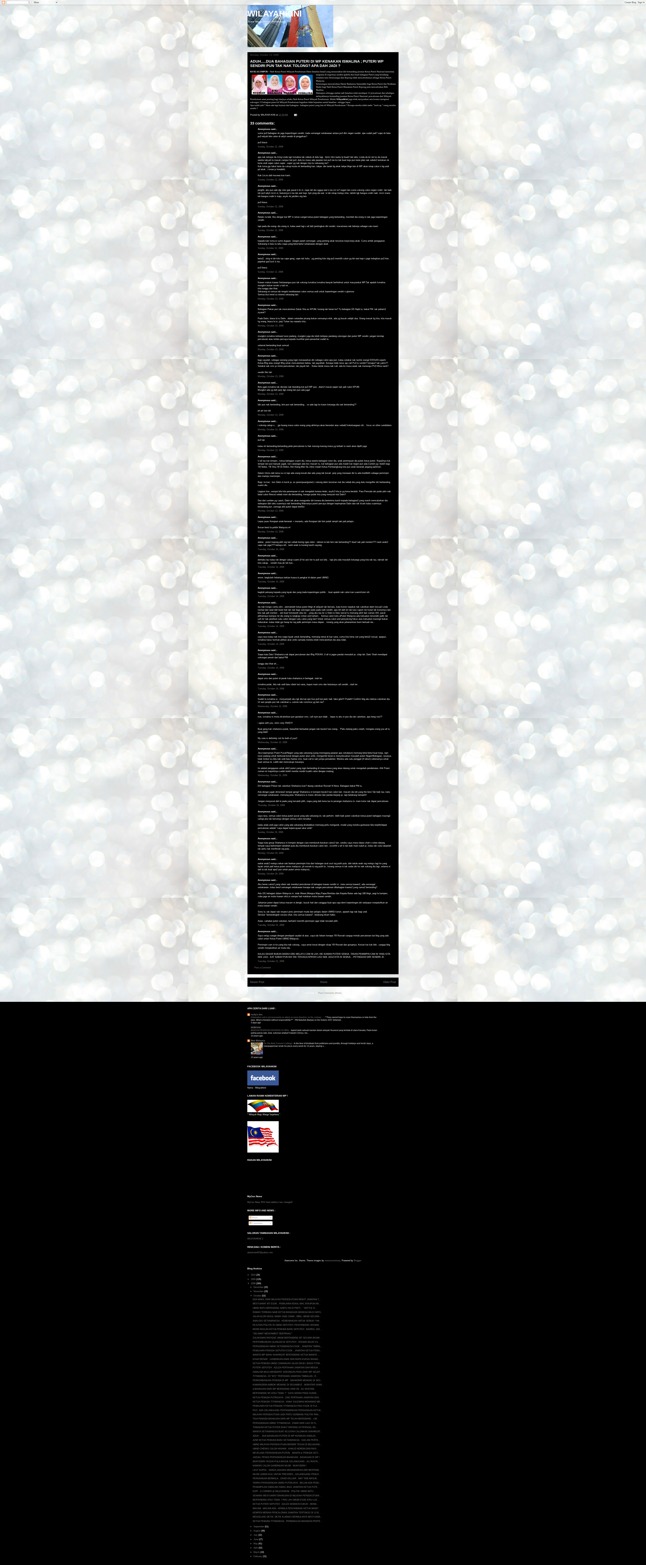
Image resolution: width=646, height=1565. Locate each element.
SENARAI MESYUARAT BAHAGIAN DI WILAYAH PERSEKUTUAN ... (287, 1495)
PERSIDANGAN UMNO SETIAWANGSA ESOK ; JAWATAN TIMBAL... (288, 1346)
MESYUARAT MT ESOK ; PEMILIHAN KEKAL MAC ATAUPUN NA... (287, 1303)
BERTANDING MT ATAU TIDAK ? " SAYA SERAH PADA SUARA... (285, 1393)
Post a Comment (262, 967)
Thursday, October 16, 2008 (271, 805)
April (256, 1547)
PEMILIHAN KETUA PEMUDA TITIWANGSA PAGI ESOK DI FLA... (286, 1406)
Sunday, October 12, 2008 (270, 146)
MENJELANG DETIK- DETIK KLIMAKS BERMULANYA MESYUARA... (287, 1517)
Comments (257, 1223)
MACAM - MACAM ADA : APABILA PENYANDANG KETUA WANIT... (286, 1508)
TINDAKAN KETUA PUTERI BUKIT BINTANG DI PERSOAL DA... (285, 1427)
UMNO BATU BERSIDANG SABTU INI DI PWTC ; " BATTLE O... (285, 1308)
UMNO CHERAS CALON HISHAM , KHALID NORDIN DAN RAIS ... (286, 1448)
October (258, 1295)
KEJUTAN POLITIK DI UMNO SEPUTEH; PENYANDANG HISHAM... (287, 1325)
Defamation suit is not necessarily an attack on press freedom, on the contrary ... (287, 1017)
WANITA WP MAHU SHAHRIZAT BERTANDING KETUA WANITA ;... (286, 1354)
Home (323, 982)
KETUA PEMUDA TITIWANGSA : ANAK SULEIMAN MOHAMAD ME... (287, 1401)
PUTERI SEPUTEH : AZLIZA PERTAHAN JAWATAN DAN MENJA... (286, 1367)
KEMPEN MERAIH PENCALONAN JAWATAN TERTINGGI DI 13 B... (287, 1512)
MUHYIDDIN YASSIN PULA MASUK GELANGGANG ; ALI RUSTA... (286, 1461)
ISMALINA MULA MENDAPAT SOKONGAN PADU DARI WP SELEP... (287, 1372)
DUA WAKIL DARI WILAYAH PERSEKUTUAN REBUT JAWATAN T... (287, 1299)
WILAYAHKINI (274, 13)
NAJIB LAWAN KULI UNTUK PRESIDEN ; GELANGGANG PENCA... (287, 1474)
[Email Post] (295, 115)
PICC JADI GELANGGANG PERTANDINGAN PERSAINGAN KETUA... (288, 1410)
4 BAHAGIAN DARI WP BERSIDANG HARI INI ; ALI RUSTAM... (284, 1389)
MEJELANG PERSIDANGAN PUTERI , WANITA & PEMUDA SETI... (286, 1453)
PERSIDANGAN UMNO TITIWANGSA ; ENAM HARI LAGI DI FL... (285, 1423)
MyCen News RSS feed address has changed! (270, 1202)
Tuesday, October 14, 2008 (271, 549)
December (259, 1287)
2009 (253, 1279)
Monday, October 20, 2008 (270, 853)
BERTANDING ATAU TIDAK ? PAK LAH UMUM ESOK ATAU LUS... (286, 1500)
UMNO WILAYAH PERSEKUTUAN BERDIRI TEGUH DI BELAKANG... (287, 1444)
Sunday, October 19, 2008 (270, 832)
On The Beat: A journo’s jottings (278, 1043)
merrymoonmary (332, 1260)
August (257, 1530)
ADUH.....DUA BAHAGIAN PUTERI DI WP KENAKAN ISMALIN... (285, 1436)
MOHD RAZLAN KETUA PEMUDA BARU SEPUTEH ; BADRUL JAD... (287, 1329)
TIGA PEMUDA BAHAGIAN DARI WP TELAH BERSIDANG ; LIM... (286, 1418)
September (259, 1526)
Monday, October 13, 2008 (270, 298)
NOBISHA (256, 1027)
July (256, 1535)
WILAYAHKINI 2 (255, 1238)
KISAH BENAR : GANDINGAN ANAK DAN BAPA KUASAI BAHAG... (286, 1359)
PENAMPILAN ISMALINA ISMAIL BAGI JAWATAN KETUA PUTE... (286, 1487)
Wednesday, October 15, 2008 (272, 706)
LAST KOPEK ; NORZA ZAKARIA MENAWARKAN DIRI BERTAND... (287, 1470)
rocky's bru (256, 1014)
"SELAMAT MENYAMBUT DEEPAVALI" (272, 1333)
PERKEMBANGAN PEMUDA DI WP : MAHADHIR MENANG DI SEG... (287, 1380)
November (259, 1291)
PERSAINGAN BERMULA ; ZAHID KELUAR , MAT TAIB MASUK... (286, 1478)
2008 (253, 1283)
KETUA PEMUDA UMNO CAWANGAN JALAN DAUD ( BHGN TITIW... (287, 1363)
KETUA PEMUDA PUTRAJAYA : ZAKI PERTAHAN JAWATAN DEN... (287, 1397)
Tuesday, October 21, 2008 (271, 925)
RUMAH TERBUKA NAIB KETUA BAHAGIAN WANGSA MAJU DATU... (288, 1312)
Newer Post (257, 982)
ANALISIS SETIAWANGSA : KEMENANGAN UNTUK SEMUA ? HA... (287, 1321)
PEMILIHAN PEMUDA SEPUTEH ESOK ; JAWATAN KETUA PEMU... (287, 1350)
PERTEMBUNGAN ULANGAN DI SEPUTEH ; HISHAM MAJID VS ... (287, 1342)
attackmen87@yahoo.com (260, 1252)
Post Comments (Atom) (329, 993)
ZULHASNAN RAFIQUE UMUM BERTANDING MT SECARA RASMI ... (287, 1338)
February (258, 1556)
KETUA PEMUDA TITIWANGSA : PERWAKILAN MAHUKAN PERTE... (287, 1521)
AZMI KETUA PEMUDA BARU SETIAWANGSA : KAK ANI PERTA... (286, 1440)
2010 (253, 1275)
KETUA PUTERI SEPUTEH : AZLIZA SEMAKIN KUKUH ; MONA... (286, 1504)
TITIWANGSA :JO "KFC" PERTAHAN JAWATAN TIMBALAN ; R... (285, 1376)
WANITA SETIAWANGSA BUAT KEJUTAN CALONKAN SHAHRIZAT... (287, 1431)
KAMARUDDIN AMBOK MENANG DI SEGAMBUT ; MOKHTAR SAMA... (288, 1384)
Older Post (389, 982)
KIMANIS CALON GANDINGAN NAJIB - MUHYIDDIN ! (280, 1465)
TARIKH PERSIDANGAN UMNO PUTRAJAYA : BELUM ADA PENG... (287, 1483)
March (257, 1552)
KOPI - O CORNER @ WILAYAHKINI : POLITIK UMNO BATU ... (284, 1491)
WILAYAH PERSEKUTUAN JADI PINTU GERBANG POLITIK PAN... (286, 1414)
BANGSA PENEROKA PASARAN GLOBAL (270, 1030)
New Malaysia (258, 1040)
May (256, 1543)
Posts (254, 1217)
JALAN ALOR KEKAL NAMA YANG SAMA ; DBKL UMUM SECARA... (287, 1316)
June (256, 1539)
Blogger (357, 1260)
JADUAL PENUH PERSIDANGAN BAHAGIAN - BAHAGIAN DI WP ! (286, 1457)
